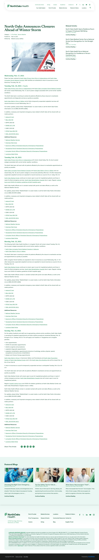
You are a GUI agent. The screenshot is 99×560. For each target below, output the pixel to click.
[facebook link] (76, 4)
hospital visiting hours (15, 383)
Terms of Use (18, 556)
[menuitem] (41, 8)
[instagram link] (89, 4)
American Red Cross (11, 143)
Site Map (26, 556)
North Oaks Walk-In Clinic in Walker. (16, 251)
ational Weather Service (13, 140)
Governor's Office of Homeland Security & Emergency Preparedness (25, 145)
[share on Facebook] (22, 447)
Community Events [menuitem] (39, 4)
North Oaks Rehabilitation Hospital (34, 180)
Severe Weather (22, 34)
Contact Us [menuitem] (70, 4)
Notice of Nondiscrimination (15, 538)
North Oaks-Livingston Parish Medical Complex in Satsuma (22, 249)
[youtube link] (86, 4)
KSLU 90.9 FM (9, 120)
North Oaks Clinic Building (39, 360)
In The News (14, 34)
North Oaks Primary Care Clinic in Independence (34, 78)
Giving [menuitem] (48, 4)
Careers (30, 521)
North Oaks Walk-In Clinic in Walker (14, 101)
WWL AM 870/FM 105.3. (12, 134)
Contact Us (68, 518)
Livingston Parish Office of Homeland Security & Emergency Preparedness (26, 151)
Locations (55, 514)
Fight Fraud (20, 545)
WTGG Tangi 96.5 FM (11, 131)
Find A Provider (32, 514)
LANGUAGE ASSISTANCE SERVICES (17, 532)
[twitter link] (79, 4)
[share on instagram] (31, 447)
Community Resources (59, 518)
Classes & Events (45, 518)
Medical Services (45, 514)
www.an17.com (10, 117)
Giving (42, 521)
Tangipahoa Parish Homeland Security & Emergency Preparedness (24, 148)
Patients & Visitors (70, 514)
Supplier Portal (69, 521)
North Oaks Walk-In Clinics (11, 358)
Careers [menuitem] (55, 4)
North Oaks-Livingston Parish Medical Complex (48, 88)
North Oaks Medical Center (12, 178)
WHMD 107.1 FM (10, 125)
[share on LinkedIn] (28, 447)
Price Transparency (33, 518)
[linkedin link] (83, 4)
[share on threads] (33, 447)
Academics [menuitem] (62, 4)
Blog (54, 521)
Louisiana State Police (12, 154)
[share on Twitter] (25, 447)
